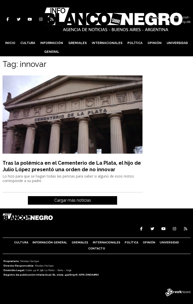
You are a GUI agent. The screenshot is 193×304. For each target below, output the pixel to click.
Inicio (10, 43)
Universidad (177, 43)
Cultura (27, 43)
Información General (51, 47)
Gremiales (77, 43)
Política (134, 43)
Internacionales (107, 43)
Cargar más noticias (72, 200)
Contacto (96, 248)
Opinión (155, 43)
